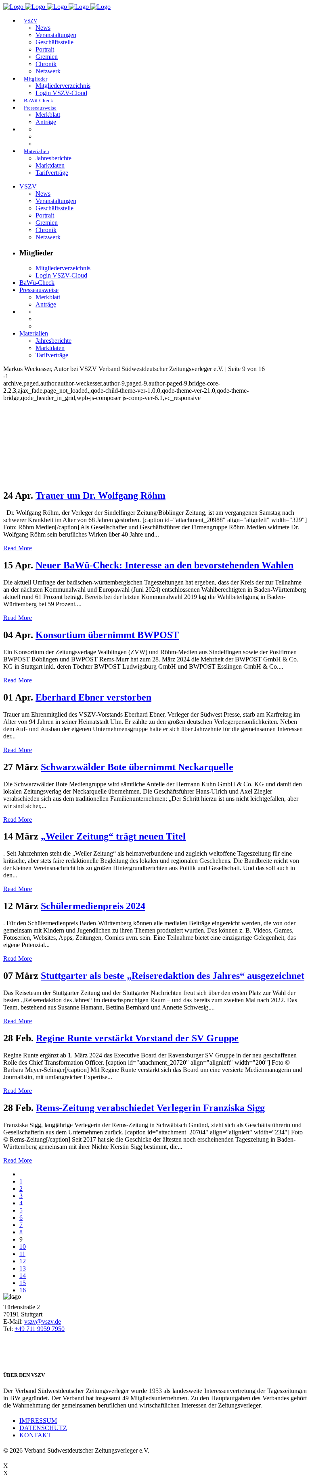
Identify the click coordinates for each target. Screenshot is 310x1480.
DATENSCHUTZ (43, 1427)
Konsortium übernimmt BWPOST (107, 635)
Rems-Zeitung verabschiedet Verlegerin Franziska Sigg (150, 1108)
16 (22, 1290)
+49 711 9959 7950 (40, 1328)
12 (22, 1261)
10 (22, 1246)
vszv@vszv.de (42, 1321)
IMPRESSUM (38, 1420)
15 (22, 1282)
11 (22, 1253)
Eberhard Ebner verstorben (93, 697)
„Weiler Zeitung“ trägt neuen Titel (113, 836)
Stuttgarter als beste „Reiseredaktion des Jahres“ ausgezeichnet (172, 975)
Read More (17, 548)
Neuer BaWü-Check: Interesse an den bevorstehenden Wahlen (164, 565)
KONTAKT (35, 1435)
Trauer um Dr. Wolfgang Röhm (100, 495)
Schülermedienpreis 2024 (93, 906)
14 (22, 1275)
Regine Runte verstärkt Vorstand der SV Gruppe (137, 1038)
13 (22, 1268)
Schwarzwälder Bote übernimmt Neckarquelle (137, 767)
